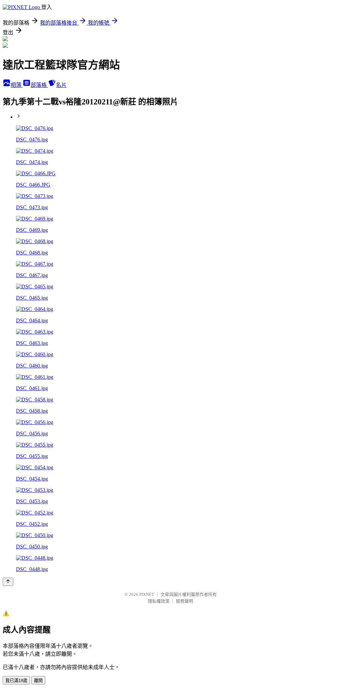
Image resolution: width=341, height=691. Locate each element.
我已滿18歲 (16, 680)
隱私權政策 (159, 601)
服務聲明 (184, 601)
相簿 (17, 85)
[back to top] (8, 582)
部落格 (39, 85)
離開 (38, 680)
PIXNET (146, 594)
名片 (61, 85)
